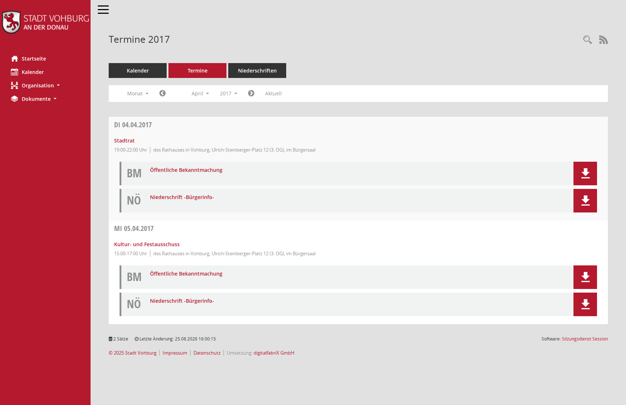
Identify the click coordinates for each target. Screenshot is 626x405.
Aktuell (273, 93)
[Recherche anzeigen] (588, 40)
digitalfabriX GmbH (274, 353)
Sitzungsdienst (585, 339)
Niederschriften (257, 70)
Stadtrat (124, 140)
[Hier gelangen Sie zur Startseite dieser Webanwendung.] (45, 22)
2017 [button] (226, 93)
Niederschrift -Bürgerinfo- (182, 197)
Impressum (175, 353)
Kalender (33, 72)
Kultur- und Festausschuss (147, 244)
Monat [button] (135, 93)
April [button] (198, 93)
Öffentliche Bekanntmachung (186, 170)
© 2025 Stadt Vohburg (132, 353)
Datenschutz (207, 353)
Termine (198, 70)
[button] (45, 85)
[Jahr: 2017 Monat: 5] (251, 93)
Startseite (34, 58)
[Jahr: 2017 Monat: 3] (162, 93)
